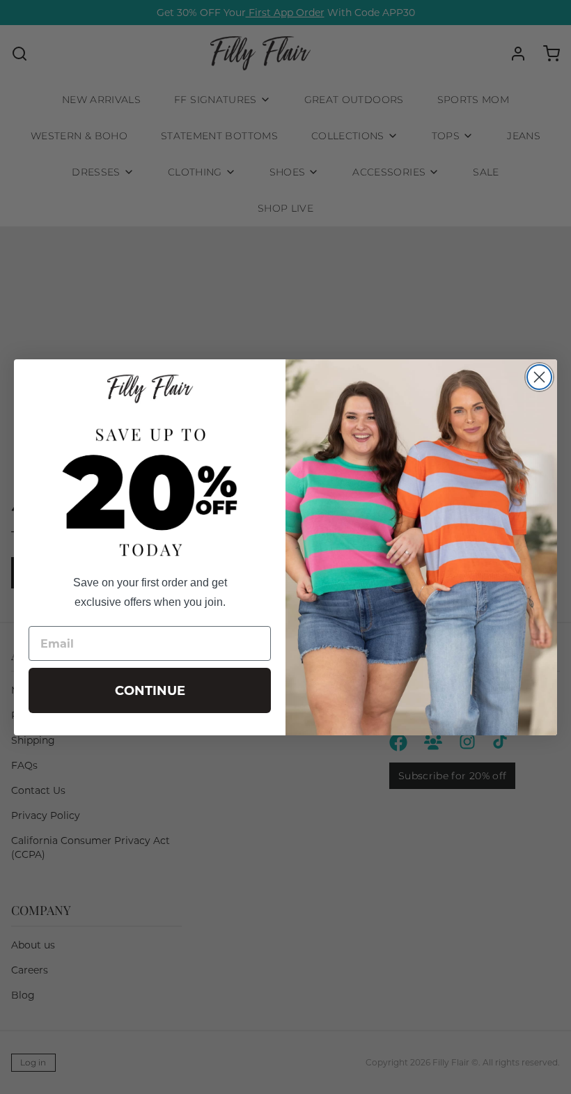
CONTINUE (150, 690)
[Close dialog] (539, 377)
